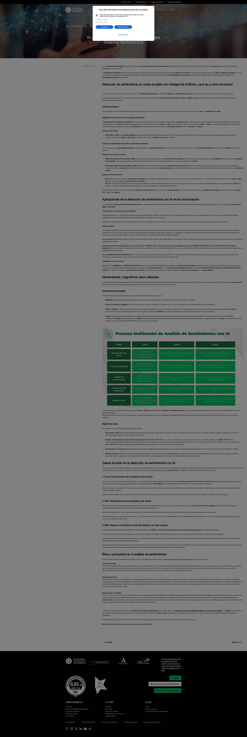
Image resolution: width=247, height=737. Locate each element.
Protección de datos (88, 722)
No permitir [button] (104, 27)
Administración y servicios (114, 714)
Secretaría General (111, 711)
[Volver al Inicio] (74, 10)
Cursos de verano (72, 714)
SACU (147, 707)
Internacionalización (158, 10)
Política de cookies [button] (102, 19)
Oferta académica (74, 702)
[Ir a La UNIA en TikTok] (89, 728)
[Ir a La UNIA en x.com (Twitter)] (76, 728)
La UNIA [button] (172, 10)
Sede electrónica (141, 2)
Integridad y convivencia (152, 722)
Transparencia (110, 716)
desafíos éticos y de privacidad (179, 559)
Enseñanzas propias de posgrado (77, 709)
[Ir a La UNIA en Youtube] (85, 728)
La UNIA (109, 702)
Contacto (174, 678)
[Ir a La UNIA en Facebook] (67, 728)
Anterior (109, 642)
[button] (180, 10)
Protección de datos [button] (102, 22)
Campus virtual (126, 2)
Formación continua (73, 711)
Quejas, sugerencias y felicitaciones (165, 684)
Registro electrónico (157, 2)
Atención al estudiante (174, 2)
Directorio (108, 709)
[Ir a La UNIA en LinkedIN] (80, 728)
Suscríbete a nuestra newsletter (167, 690)
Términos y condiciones (109, 722)
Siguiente (235, 642)
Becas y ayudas (150, 709)
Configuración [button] (123, 34)
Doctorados (70, 716)
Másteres (69, 707)
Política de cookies (130, 722)
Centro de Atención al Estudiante (156, 711)
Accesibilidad (70, 722)
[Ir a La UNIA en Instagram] (71, 728)
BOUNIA (108, 707)
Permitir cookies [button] (123, 27)
